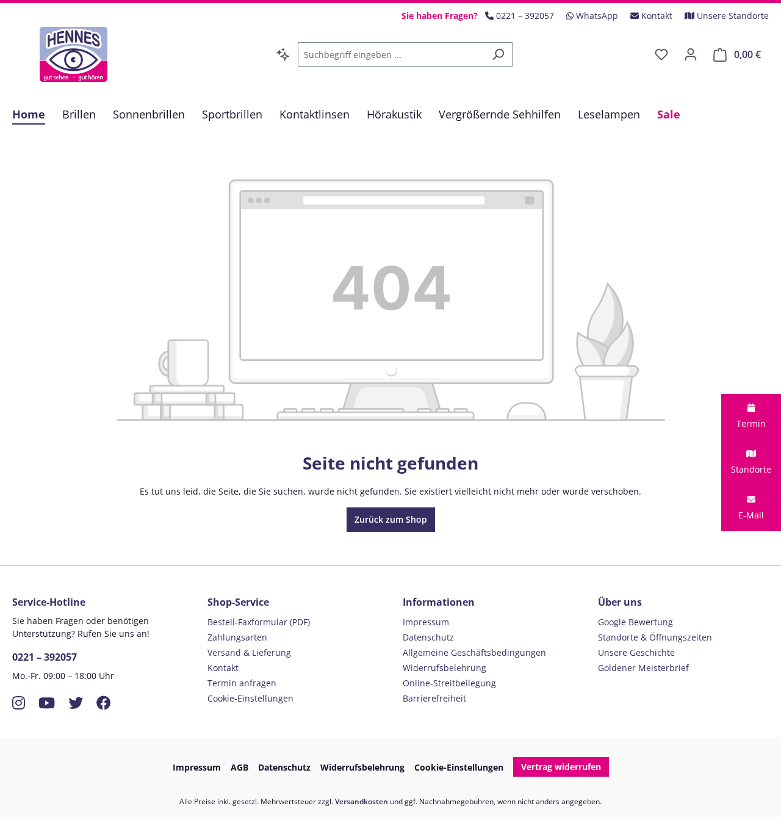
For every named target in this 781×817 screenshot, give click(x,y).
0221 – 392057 (44, 657)
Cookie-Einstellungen (250, 698)
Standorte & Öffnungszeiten (655, 637)
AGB (239, 767)
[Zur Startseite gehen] (73, 54)
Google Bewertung (635, 622)
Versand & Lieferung (249, 652)
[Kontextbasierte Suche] (283, 54)
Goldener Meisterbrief (643, 668)
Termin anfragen (241, 683)
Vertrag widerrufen (561, 766)
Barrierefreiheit (434, 698)
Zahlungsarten (237, 637)
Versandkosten (361, 801)
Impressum (426, 622)
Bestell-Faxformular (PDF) (258, 622)
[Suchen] (498, 54)
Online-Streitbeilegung (449, 683)
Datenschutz (428, 637)
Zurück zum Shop (391, 519)
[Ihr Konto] (690, 54)
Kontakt (223, 668)
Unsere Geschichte (636, 652)
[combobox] (391, 54)
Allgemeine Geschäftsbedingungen (474, 652)
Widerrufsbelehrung (444, 668)
